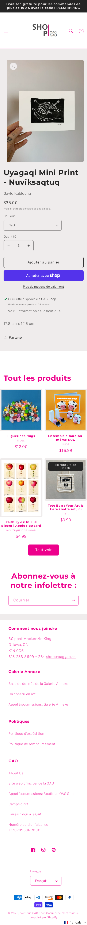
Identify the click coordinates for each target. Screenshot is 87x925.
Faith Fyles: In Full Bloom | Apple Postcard (21, 524)
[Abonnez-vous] (73, 600)
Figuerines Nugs (21, 436)
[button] (6, 31)
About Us (15, 773)
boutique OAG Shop (33, 913)
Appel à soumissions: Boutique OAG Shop (42, 794)
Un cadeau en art (22, 694)
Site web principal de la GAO (31, 783)
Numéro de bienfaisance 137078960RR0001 (28, 827)
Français (41, 881)
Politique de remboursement (31, 744)
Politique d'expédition (26, 734)
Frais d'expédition (15, 208)
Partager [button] (16, 337)
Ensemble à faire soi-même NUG (65, 437)
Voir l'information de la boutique (34, 311)
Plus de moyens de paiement (43, 286)
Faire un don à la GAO (25, 814)
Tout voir (43, 550)
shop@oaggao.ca (61, 657)
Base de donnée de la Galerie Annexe (38, 684)
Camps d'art (18, 804)
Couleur (9, 216)
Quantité (10, 236)
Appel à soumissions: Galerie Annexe (38, 704)
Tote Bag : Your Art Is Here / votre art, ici (66, 507)
